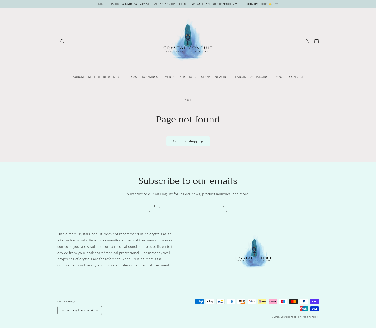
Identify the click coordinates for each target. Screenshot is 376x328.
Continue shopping (188, 141)
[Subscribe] (222, 207)
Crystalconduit (288, 317)
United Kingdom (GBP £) (77, 310)
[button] (62, 41)
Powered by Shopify (308, 317)
